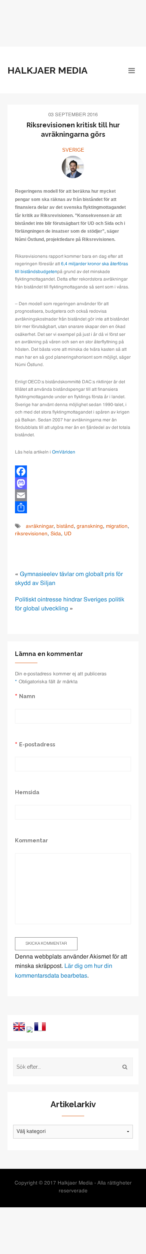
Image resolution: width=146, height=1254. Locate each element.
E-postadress (37, 744)
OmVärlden (63, 452)
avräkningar (40, 526)
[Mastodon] (73, 483)
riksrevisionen (31, 534)
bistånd (65, 526)
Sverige (73, 150)
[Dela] (73, 507)
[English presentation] (19, 1026)
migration (117, 526)
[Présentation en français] (40, 1026)
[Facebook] (73, 471)
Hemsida (27, 792)
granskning (90, 526)
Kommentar (31, 840)
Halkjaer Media (47, 70)
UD (68, 534)
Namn (27, 696)
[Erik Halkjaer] (73, 167)
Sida (56, 534)
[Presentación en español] (30, 1029)
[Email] (73, 495)
